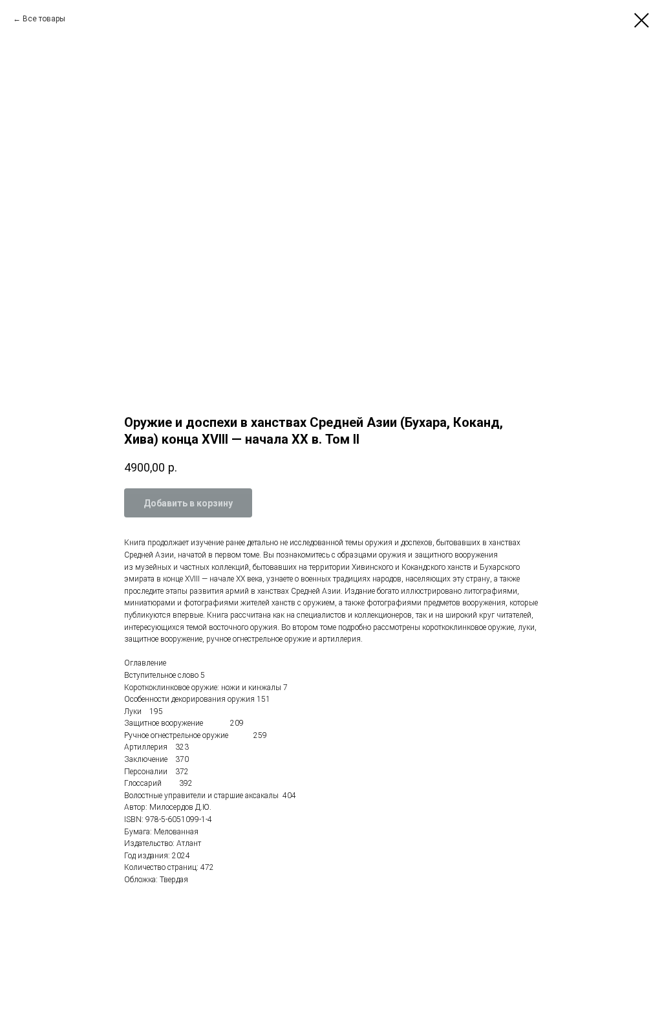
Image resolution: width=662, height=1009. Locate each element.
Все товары (44, 18)
